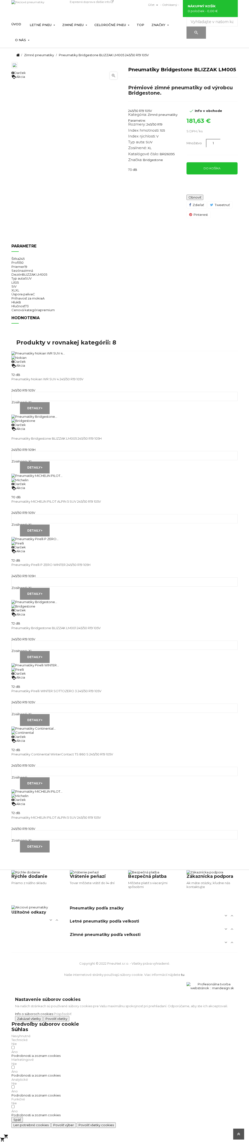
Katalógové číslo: (143, 154)
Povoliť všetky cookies (96, 1125)
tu (182, 975)
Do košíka (212, 168)
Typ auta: (136, 142)
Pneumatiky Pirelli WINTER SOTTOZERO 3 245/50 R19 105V (56, 691)
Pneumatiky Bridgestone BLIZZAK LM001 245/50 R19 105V (56, 628)
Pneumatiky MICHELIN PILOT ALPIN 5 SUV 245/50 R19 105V (56, 501)
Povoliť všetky (56, 1019)
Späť (17, 1120)
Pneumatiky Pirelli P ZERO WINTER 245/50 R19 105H (50, 565)
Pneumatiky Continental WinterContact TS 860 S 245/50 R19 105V (62, 754)
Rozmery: (137, 124)
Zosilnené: (137, 148)
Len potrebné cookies (31, 1125)
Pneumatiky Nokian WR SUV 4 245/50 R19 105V (47, 379)
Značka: (135, 160)
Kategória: (137, 115)
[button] (36, 1056)
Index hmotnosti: (143, 130)
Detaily (34, 408)
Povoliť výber (63, 1125)
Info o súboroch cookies (34, 1014)
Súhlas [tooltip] (19, 1029)
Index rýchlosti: (142, 136)
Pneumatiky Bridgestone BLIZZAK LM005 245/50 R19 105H (56, 438)
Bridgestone (153, 160)
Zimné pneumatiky (163, 115)
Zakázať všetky (29, 1019)
